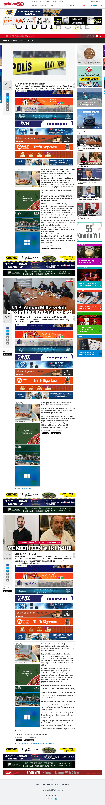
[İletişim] (97, 36)
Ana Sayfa (34, 1)
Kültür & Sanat (84, 268)
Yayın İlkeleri (54, 784)
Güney (81, 337)
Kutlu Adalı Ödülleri (49, 743)
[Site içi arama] (100, 36)
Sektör (81, 291)
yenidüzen (24, 743)
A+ (74, 84)
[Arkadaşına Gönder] (7, 103)
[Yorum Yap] (7, 109)
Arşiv (43, 784)
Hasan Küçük (36, 743)
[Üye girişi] (55, 795)
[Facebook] (7, 94)
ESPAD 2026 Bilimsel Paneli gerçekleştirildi (24, 36)
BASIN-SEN (29, 743)
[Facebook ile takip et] (46, 795)
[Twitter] (7, 97)
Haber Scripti (51, 799)
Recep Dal (42, 743)
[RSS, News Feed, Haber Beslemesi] (52, 795)
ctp (22, 488)
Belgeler (55, 1)
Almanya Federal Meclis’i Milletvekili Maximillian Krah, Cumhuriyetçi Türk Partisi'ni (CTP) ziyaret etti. (42, 321)
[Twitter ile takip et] (49, 795)
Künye (48, 784)
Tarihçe (62, 784)
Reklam (49, 1)
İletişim (67, 784)
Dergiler (82, 245)
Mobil (44, 1)
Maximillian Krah (28, 488)
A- (74, 87)
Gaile (40, 1)
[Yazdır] (7, 106)
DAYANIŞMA (61, 1)
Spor (80, 314)
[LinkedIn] (7, 100)
